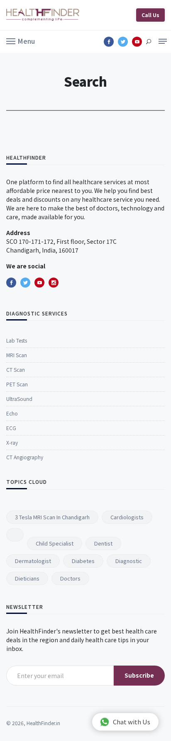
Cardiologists (127, 517)
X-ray (12, 442)
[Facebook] (11, 283)
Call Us (150, 14)
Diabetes (83, 561)
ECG (11, 427)
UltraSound (19, 398)
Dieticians (27, 578)
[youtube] (39, 283)
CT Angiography (24, 457)
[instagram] (54, 283)
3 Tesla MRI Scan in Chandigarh (52, 517)
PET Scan (17, 384)
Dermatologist (33, 561)
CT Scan (15, 369)
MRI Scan (16, 354)
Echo (12, 413)
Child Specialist (54, 543)
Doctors (70, 578)
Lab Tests (16, 340)
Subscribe (139, 675)
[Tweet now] (25, 283)
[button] (20, 40)
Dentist (103, 543)
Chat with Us (131, 721)
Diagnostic (128, 561)
